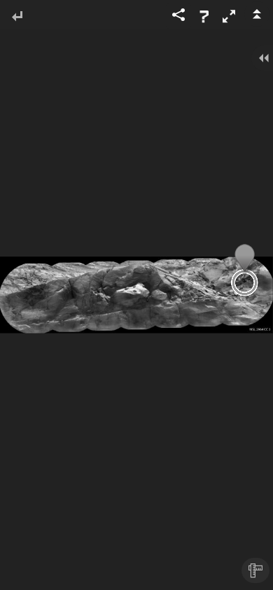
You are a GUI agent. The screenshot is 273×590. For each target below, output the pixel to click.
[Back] (17, 17)
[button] (228, 16)
